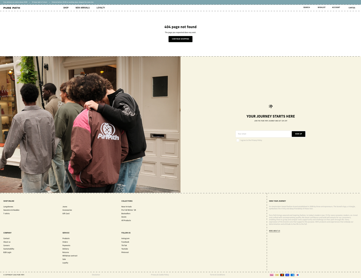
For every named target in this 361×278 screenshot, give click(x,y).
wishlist (321, 7)
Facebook (125, 242)
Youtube (124, 249)
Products (66, 238)
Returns (65, 252)
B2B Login (7, 252)
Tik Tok (124, 246)
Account (336, 7)
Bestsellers (125, 214)
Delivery (65, 249)
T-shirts (6, 214)
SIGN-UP (298, 134)
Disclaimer (96, 275)
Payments (66, 246)
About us (6, 242)
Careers (6, 246)
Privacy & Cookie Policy (160, 275)
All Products (126, 220)
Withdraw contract (69, 256)
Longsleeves (8, 207)
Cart (352, 8)
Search (306, 7)
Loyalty (101, 8)
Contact (6, 238)
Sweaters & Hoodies (11, 210)
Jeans (64, 207)
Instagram (125, 238)
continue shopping (180, 39)
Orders (65, 242)
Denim (123, 217)
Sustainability (8, 249)
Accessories (67, 210)
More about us (274, 231)
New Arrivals (83, 8)
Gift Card (65, 214)
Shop (66, 8)
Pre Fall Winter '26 (128, 210)
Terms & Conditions (217, 275)
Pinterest (125, 252)
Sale (64, 259)
